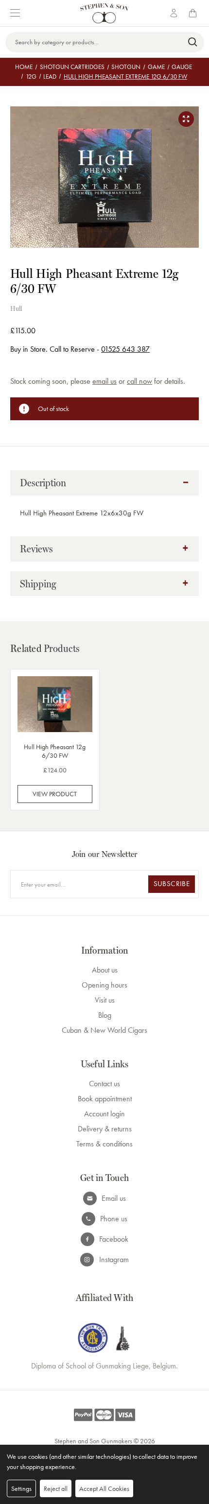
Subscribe (172, 884)
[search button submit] (193, 42)
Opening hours (104, 985)
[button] (104, 483)
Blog (104, 1015)
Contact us (104, 1083)
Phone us (113, 1218)
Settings (21, 1488)
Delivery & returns (105, 1129)
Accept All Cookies (104, 1488)
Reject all (56, 1488)
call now (139, 381)
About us (105, 970)
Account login (104, 1114)
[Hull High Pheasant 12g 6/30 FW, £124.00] (55, 704)
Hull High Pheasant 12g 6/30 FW (55, 751)
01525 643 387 (125, 349)
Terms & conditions (104, 1144)
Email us (114, 1198)
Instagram (114, 1259)
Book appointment (105, 1099)
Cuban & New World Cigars (104, 1030)
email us (104, 381)
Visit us (105, 1000)
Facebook (113, 1239)
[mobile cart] (194, 13)
